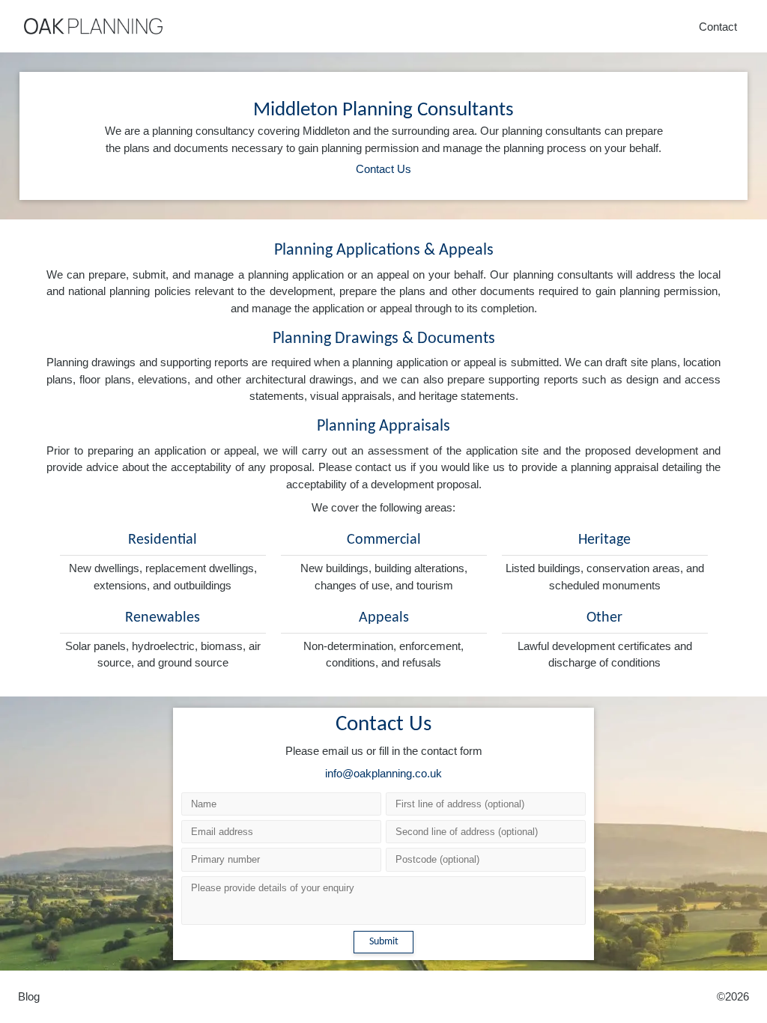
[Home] (93, 26)
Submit (383, 941)
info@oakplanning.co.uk (383, 773)
